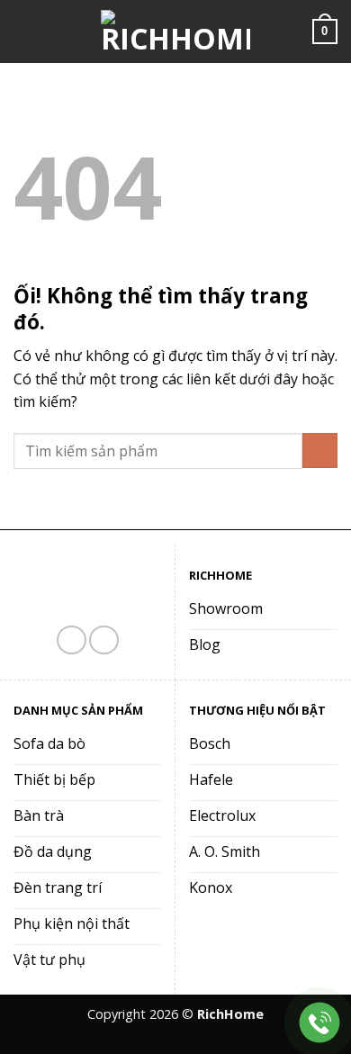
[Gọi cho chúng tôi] (104, 640)
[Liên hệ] (320, 1023)
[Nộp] (320, 450)
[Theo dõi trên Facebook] (71, 640)
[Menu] (24, 31)
